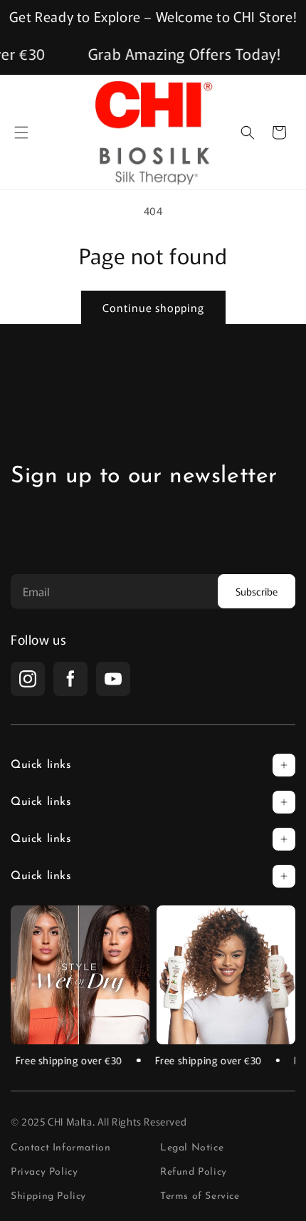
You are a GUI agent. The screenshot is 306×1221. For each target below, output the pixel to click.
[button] (21, 132)
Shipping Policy (48, 1197)
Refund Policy (193, 1173)
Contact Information (60, 1148)
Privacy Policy (44, 1173)
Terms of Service (200, 1197)
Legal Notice (191, 1148)
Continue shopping (153, 307)
